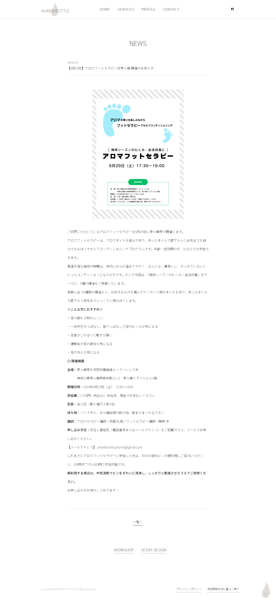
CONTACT (171, 9)
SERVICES (125, 9)
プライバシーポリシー (188, 589)
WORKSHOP (124, 549)
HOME (105, 9)
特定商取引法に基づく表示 (223, 589)
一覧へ (138, 521)
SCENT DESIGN (153, 549)
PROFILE (148, 9)
